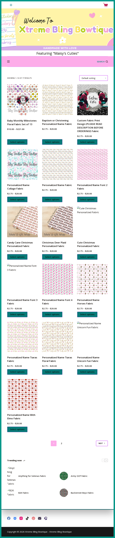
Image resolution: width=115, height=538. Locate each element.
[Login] (11, 5)
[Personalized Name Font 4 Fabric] (57, 279)
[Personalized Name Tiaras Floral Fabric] (57, 336)
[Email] (39, 518)
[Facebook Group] (15, 518)
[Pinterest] (33, 518)
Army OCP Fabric (79, 476)
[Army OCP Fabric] (64, 476)
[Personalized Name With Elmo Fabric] (22, 394)
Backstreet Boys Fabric (82, 492)
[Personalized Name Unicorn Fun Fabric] (92, 336)
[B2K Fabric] (11, 493)
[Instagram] (21, 518)
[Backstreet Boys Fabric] (64, 493)
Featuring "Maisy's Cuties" (57, 53)
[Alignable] (45, 518)
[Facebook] (8, 518)
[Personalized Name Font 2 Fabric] (92, 164)
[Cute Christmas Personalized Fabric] (92, 221)
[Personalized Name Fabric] (57, 164)
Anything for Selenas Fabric (32, 476)
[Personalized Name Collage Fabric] (22, 164)
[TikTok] (27, 518)
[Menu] (8, 61)
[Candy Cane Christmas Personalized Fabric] (22, 221)
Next (101, 443)
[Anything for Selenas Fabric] (11, 476)
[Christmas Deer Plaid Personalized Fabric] (57, 221)
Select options (17, 142)
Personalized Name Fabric (57, 185)
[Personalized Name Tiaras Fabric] (22, 336)
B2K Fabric (23, 492)
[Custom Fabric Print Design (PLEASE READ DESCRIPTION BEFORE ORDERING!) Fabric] (92, 99)
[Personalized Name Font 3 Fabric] (22, 279)
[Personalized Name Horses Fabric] (92, 279)
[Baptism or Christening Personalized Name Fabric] (57, 99)
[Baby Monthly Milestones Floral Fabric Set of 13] (22, 99)
